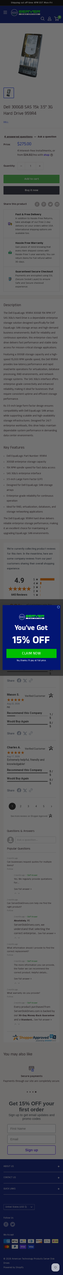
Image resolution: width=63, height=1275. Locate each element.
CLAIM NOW (31, 653)
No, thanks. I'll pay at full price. (31, 660)
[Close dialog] (58, 607)
